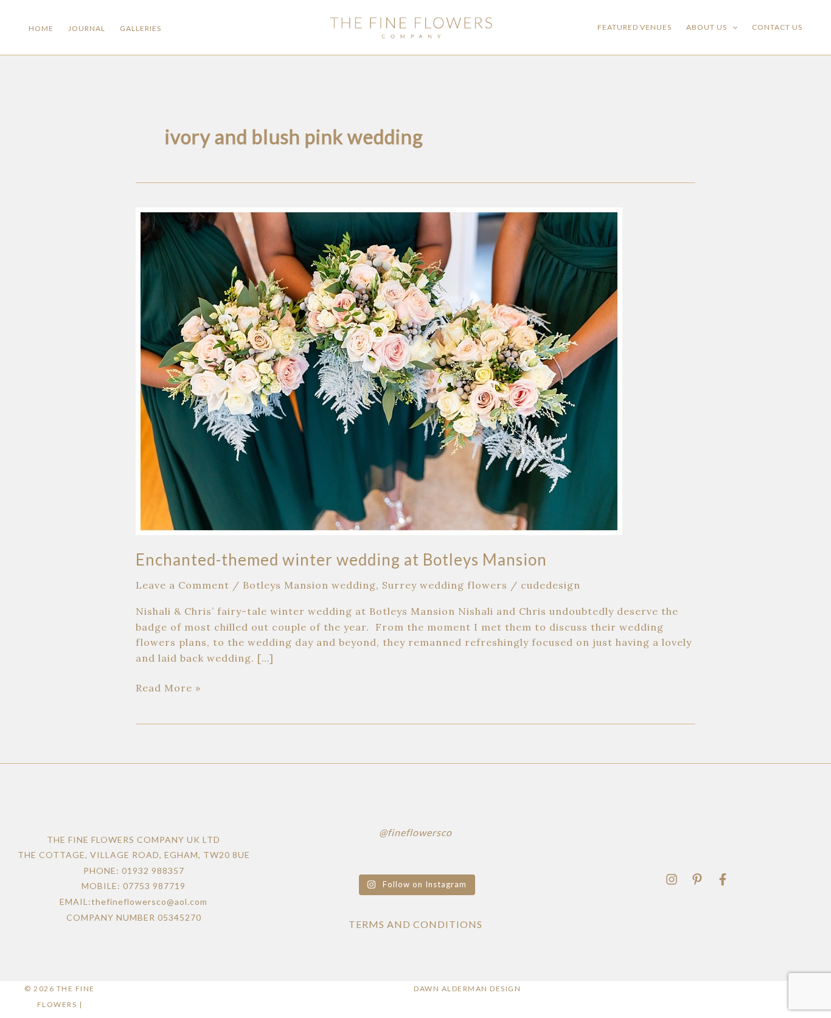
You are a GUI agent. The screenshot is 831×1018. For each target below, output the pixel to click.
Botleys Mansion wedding (309, 585)
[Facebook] (723, 879)
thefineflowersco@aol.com (149, 901)
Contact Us (777, 27)
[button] (732, 27)
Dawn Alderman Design (467, 988)
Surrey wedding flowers (444, 585)
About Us (706, 27)
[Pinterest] (697, 879)
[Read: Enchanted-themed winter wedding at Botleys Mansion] (379, 370)
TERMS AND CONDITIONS (415, 924)
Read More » (168, 687)
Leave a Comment (182, 585)
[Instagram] (672, 879)
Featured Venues (634, 27)
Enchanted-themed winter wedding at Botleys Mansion (341, 559)
